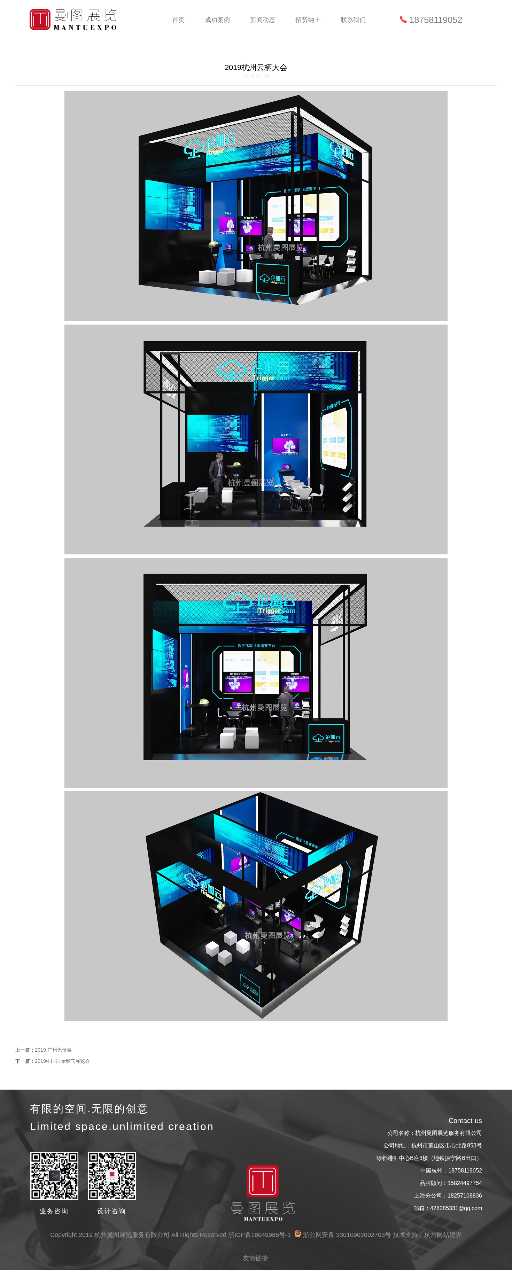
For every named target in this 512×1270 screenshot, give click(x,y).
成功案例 (217, 19)
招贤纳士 (307, 19)
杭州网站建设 (443, 1234)
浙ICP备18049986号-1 (259, 1234)
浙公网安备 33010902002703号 (347, 1234)
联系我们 (353, 19)
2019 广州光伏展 (53, 1050)
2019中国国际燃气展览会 (62, 1061)
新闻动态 (262, 19)
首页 (178, 19)
